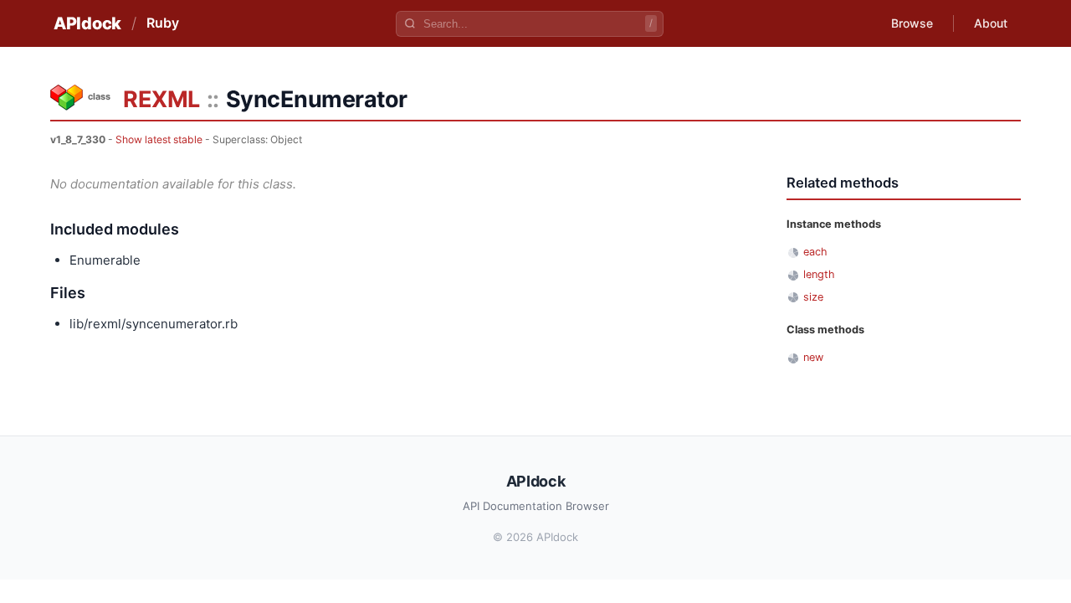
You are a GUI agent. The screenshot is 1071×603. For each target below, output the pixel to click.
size (813, 297)
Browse (912, 23)
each (815, 251)
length (819, 274)
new (813, 357)
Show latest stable (158, 139)
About (990, 23)
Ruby (162, 22)
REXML (161, 99)
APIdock (87, 23)
